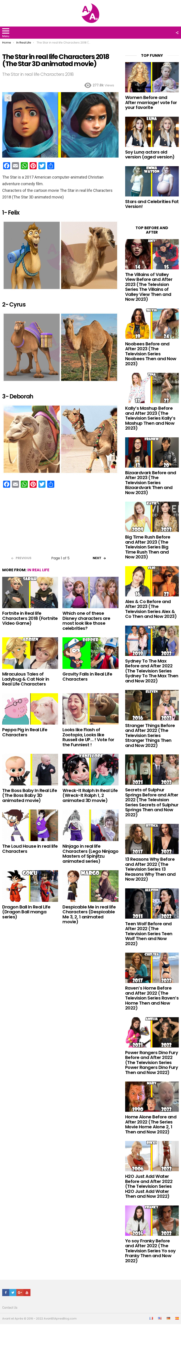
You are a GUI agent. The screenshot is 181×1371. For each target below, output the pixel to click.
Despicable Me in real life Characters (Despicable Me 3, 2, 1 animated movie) (89, 914)
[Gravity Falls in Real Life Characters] (90, 653)
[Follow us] (177, 32)
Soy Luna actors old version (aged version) (150, 154)
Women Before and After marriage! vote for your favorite (151, 102)
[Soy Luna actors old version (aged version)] (152, 132)
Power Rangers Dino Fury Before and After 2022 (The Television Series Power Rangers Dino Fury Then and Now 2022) (151, 1062)
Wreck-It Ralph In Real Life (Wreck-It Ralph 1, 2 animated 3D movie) (90, 795)
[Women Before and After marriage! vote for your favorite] (152, 77)
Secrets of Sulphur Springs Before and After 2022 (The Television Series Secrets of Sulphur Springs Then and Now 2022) (152, 802)
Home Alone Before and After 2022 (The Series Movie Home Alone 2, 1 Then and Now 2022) (151, 1124)
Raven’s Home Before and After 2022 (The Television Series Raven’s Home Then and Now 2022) (152, 998)
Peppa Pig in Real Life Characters (24, 732)
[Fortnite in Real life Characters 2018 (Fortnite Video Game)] (30, 592)
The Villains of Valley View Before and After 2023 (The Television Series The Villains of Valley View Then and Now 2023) (149, 287)
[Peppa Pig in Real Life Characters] (30, 709)
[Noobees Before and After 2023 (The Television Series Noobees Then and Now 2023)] (152, 323)
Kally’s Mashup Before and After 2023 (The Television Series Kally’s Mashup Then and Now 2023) (150, 418)
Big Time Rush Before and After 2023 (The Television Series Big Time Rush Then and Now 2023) (147, 547)
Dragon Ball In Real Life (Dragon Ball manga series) (26, 912)
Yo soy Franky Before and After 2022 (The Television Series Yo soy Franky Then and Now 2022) (150, 1251)
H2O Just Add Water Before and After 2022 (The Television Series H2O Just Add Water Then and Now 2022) (149, 1186)
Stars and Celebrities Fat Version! (152, 204)
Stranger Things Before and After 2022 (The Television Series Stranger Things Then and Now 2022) (150, 735)
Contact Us (9, 1307)
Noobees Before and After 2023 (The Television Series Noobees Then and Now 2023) (150, 354)
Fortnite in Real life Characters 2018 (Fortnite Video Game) (30, 618)
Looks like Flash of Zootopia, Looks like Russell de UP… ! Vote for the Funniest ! (88, 737)
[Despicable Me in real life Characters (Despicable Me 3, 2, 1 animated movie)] (90, 886)
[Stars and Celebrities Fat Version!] (152, 181)
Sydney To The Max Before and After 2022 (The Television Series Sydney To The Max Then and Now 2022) (151, 671)
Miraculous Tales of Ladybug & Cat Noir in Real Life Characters (25, 679)
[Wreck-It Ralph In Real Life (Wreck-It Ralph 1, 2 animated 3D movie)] (90, 769)
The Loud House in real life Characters (30, 848)
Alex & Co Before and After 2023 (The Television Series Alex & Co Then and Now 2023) (151, 609)
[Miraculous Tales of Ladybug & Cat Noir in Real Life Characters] (30, 653)
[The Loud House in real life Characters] (30, 825)
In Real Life (38, 570)
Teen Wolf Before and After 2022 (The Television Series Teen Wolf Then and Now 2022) (148, 934)
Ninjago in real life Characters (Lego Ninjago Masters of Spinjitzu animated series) (90, 853)
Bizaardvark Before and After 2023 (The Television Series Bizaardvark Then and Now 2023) (150, 483)
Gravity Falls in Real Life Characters (87, 676)
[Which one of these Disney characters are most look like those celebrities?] (90, 592)
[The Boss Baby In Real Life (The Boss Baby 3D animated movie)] (30, 769)
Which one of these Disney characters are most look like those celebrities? (86, 620)
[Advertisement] (60, 523)
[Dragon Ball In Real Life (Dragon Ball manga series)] (30, 886)
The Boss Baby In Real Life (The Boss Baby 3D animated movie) (29, 795)
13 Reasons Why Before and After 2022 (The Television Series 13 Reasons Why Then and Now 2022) (150, 869)
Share (7, 97)
